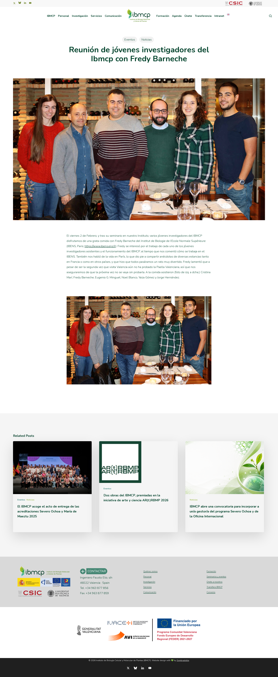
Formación (211, 571)
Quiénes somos (150, 571)
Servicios (147, 587)
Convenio (211, 592)
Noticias (146, 40)
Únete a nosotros (214, 581)
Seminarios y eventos (216, 576)
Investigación (149, 581)
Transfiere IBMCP (214, 587)
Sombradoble (183, 660)
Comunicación (149, 592)
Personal (147, 576)
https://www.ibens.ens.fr (100, 246)
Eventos (129, 40)
